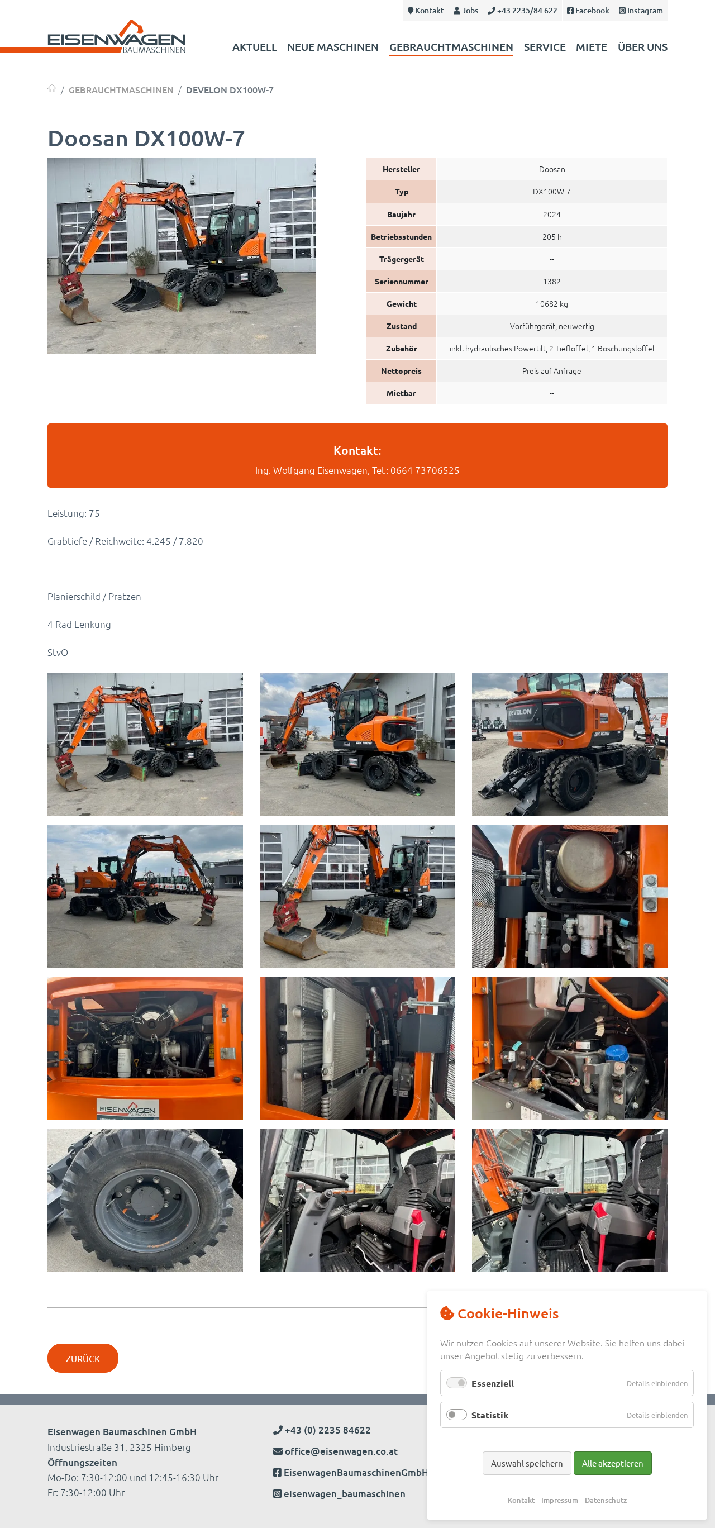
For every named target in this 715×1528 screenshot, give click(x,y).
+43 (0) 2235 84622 (327, 1430)
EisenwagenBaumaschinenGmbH (356, 1472)
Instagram (644, 10)
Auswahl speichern (527, 1463)
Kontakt (428, 10)
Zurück (83, 1358)
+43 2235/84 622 (526, 10)
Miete (591, 47)
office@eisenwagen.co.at (341, 1451)
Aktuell (254, 47)
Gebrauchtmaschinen (451, 47)
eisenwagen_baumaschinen (345, 1493)
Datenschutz (606, 1500)
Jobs (469, 10)
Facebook (591, 10)
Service (545, 47)
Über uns (643, 47)
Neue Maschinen (333, 47)
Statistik (489, 1415)
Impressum (559, 1500)
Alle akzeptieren (613, 1463)
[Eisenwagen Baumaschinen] (51, 88)
